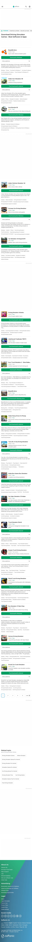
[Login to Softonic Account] (29, 6)
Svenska (8, 927)
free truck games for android (23, 545)
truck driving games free (23, 597)
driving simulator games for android (8, 203)
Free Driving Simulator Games (7, 257)
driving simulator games (6, 74)
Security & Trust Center (7, 869)
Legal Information (5, 901)
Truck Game (13, 545)
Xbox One (3, 629)
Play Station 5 (9, 463)
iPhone (7, 70)
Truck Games (22, 570)
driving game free (5, 129)
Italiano (3, 925)
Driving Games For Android (6, 100)
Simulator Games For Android (16, 332)
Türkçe (17, 927)
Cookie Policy (4, 907)
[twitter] (11, 916)
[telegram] (20, 916)
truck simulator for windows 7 (7, 384)
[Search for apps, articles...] (26, 6)
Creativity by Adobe (14, 30)
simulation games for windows (12, 124)
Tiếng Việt (21, 927)
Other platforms (6, 61)
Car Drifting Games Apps (20, 257)
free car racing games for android (22, 234)
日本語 (6, 925)
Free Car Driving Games (25, 656)
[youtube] (17, 916)
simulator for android (14, 99)
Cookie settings (5, 909)
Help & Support (5, 871)
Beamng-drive (4, 407)
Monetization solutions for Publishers (10, 886)
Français (20, 922)
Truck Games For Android (6, 601)
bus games (25, 355)
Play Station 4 (16, 463)
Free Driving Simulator (19, 230)
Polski (20, 925)
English (11, 922)
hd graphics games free (6, 411)
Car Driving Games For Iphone (7, 72)
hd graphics (10, 407)
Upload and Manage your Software (9, 888)
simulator (3, 631)
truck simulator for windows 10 (21, 72)
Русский (3, 927)
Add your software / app (7, 877)
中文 (26, 927)
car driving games (5, 468)
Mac (7, 382)
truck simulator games (23, 543)
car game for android (10, 255)
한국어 (10, 925)
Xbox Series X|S (23, 463)
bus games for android (17, 355)
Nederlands (15, 925)
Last (27, 695)
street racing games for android (17, 232)
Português (24, 925)
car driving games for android (12, 330)
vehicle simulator (23, 99)
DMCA (2, 899)
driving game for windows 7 (7, 572)
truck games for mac (22, 386)
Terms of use (4, 903)
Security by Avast (24, 30)
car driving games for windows (8, 128)
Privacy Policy (4, 905)
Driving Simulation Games (6, 334)
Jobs (2, 873)
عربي (2, 922)
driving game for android (11, 433)
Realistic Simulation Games (19, 100)
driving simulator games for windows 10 (9, 466)
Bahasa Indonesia (26, 922)
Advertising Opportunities (7, 892)
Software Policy (5, 890)
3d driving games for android (19, 689)
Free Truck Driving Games (11, 597)
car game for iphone (26, 70)
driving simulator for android (20, 199)
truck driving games (19, 384)
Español (15, 922)
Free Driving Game (5, 232)
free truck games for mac (6, 574)
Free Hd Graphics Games (6, 409)
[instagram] (5, 916)
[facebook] (2, 916)
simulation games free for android (20, 201)
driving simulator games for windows (9, 126)
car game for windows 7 (15, 70)
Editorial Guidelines (5, 875)
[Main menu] (2, 6)
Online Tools (4, 879)
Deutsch (6, 922)
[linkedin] (14, 916)
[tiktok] (8, 916)
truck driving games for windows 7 (8, 386)
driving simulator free (14, 656)
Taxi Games (21, 466)
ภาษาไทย (12, 927)
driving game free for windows (22, 128)
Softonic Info (4, 867)
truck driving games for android (20, 435)
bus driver (20, 492)
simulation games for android (19, 599)
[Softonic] (16, 6)
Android (2, 99)
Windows (3, 70)
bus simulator (8, 355)
